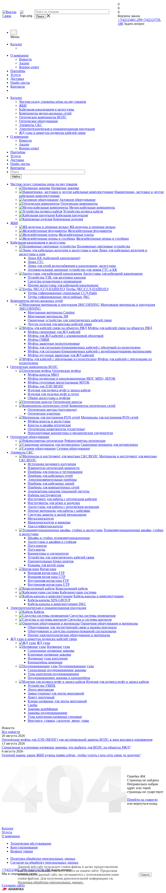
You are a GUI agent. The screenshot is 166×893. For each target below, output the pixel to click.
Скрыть (145, 874)
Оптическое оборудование (38, 121)
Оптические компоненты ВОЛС (43, 117)
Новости (25, 59)
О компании (19, 55)
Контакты (17, 86)
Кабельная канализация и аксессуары (46, 109)
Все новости (11, 732)
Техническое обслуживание (30, 843)
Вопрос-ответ (29, 67)
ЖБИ (23, 105)
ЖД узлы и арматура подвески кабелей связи (52, 133)
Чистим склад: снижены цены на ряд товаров (52, 101)
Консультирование (24, 847)
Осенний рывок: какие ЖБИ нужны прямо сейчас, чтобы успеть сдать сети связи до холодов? (71, 755)
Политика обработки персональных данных (51, 882)
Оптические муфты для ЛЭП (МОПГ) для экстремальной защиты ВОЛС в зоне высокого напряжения (77, 739)
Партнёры (17, 71)
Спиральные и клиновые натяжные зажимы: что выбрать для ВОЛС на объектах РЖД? (66, 747)
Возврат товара (21, 851)
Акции (24, 63)
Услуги (15, 75)
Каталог (16, 44)
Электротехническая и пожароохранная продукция (57, 129)
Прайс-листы (20, 82)
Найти (16, 176)
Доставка (17, 79)
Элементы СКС (30, 125)
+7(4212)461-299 (130, 20)
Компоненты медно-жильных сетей (45, 113)
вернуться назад (145, 803)
